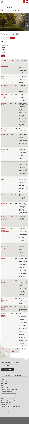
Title (5, 60)
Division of (7, 7)
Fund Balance (5, 50)
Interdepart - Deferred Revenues (4, 315)
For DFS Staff (5, 387)
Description (23, 60)
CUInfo (3, 385)
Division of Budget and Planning (9, 395)
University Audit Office (7, 391)
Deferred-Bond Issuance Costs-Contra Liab (4, 179)
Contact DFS (5, 383)
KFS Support (27, 25)
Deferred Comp (4, 203)
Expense (4, 49)
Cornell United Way (6, 402)
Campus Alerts (5, 404)
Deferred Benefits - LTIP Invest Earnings (4, 218)
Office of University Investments (9, 393)
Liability (3, 54)
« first (2, 348)
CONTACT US (6, 370)
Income (3, 52)
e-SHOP (27, 28)
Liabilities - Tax (4, 66)
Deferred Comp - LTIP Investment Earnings (5, 246)
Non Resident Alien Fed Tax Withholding (4, 96)
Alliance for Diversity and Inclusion (9, 400)
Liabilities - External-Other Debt (4, 149)
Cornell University (8, 410)
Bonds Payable (4, 134)
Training (7, 38)
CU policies (27, 17)
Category (12, 60)
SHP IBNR (3, 194)
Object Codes (12, 38)
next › (13, 351)
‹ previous (8, 348)
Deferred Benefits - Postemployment (5, 230)
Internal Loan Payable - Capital (4, 76)
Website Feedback (6, 381)
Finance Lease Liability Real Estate (4, 300)
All (1, 38)
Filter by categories (5, 45)
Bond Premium (4, 162)
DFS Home (4, 379)
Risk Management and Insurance (9, 396)
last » (17, 351)
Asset (3, 47)
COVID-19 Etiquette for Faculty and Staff (11, 406)
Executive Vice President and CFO (9, 389)
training (27, 21)
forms (27, 14)
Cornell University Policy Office (8, 398)
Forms (4, 38)
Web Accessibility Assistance (8, 412)
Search (24, 1)
